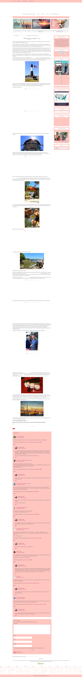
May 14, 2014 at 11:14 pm (22, 475)
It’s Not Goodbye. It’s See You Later (61, 123)
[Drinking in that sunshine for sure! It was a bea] (20, 670)
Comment (15, 623)
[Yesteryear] (61, 137)
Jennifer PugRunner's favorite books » (64, 141)
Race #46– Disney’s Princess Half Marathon (29, 583)
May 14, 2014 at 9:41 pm (20, 461)
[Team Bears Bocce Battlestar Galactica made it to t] (4, 670)
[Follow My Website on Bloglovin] (62, 53)
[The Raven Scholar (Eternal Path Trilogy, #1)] (63, 140)
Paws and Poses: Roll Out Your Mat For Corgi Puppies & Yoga (59, 31)
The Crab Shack (15, 178)
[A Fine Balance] (55, 137)
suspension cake (21, 374)
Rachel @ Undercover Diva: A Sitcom (23, 483)
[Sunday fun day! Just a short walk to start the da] (78, 670)
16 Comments (34, 39)
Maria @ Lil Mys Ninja (20, 597)
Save (14, 428)
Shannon (18, 551)
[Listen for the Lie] (59, 140)
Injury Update (34, 491)
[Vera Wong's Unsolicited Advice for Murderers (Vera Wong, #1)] (63, 137)
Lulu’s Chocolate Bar (26, 372)
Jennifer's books (61, 131)
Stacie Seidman (19, 436)
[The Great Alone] (59, 137)
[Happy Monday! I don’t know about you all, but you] (70, 670)
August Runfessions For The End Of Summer (22, 30)
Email (14, 639)
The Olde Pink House (26, 277)
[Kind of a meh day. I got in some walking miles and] (61, 670)
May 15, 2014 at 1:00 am (20, 508)
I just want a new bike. (26, 559)
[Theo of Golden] (55, 134)
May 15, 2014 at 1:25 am (22, 520)
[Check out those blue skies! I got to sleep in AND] (53, 670)
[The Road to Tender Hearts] (61, 140)
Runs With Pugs (41, 7)
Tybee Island (34, 57)
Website (14, 643)
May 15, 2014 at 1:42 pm (20, 529)
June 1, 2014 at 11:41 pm (22, 610)
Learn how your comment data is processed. (33, 656)
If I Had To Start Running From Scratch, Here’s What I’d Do (40, 31)
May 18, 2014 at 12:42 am (22, 589)
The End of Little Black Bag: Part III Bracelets (32, 442)
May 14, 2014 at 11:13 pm (22, 448)
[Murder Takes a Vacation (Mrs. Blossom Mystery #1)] (65, 140)
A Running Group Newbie (33, 514)
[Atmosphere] (61, 134)
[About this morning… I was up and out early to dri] (29, 670)
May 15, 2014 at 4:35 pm (20, 552)
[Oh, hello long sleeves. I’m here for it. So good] (37, 670)
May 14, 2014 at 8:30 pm (21, 437)
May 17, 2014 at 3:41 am (20, 577)
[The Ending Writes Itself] (57, 137)
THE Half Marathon (36, 469)
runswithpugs (20, 447)
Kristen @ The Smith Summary (22, 528)
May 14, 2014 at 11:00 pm (22, 497)
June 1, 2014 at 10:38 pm (21, 598)
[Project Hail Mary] (65, 134)
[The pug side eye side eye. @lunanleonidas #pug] (12, 670)
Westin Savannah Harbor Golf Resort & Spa (33, 273)
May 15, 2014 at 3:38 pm (22, 544)
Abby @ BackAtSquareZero (21, 507)
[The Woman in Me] (57, 140)
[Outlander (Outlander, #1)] (55, 140)
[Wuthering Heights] (66, 137)
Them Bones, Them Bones (34, 538)
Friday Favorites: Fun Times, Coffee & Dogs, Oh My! (35, 604)
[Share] (29, 426)
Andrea (18, 576)
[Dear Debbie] (66, 134)
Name (14, 635)
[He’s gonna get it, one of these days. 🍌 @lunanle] (45, 670)
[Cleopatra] (63, 134)
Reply (14, 444)
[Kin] (59, 134)
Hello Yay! (47, 675)
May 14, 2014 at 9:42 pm (21, 484)
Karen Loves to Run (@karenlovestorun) (23, 460)
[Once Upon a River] (65, 137)
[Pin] (32, 426)
